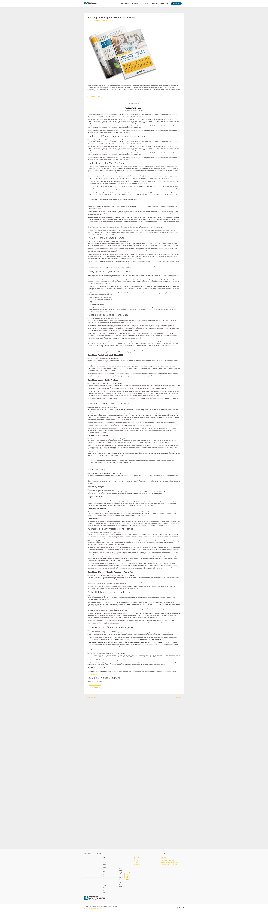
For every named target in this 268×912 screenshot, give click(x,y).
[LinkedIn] (181, 908)
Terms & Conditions (96, 908)
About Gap (124, 3)
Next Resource (179, 697)
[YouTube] (183, 908)
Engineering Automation (167, 860)
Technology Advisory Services (169, 864)
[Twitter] (179, 908)
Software (163, 857)
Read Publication (95, 96)
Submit (127, 876)
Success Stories (138, 859)
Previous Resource (90, 697)
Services (135, 3)
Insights (145, 3)
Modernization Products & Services (170, 862)
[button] (176, 3)
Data (162, 859)
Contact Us (164, 3)
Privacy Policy (87, 908)
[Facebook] (177, 908)
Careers (155, 3)
